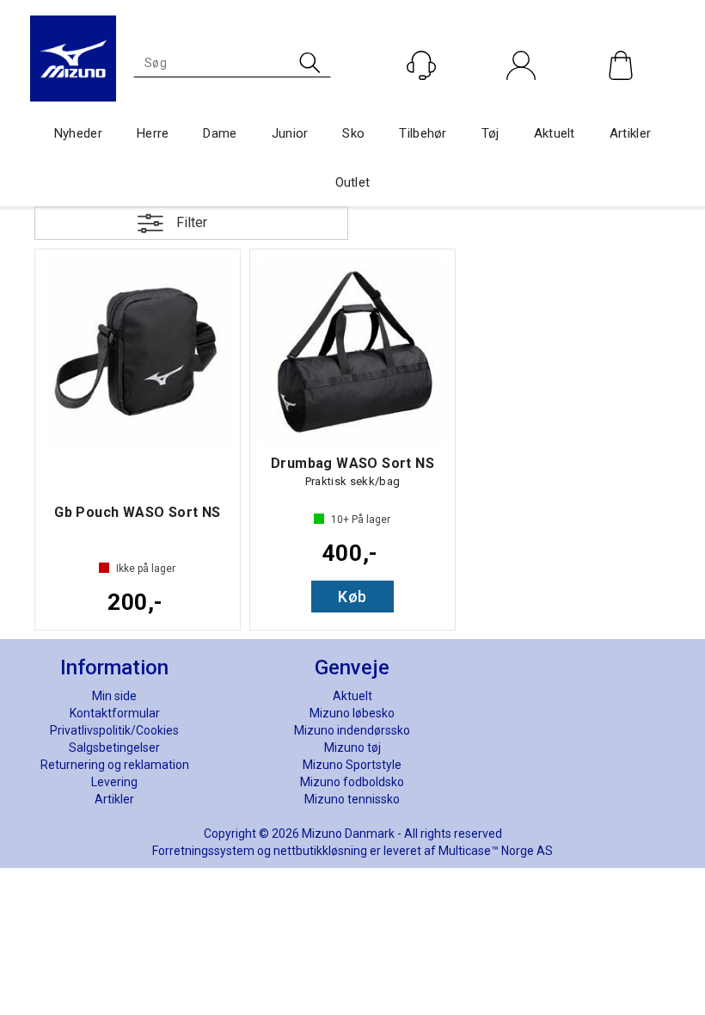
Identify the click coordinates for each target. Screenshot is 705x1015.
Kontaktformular (115, 713)
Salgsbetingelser (114, 747)
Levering (114, 782)
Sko (353, 133)
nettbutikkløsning (320, 851)
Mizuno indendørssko (352, 730)
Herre (153, 133)
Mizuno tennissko (352, 799)
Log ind (521, 101)
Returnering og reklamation (114, 765)
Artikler (630, 133)
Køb (352, 596)
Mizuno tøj (352, 747)
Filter (191, 222)
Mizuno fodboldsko (352, 782)
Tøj (490, 133)
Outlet (353, 182)
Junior (290, 133)
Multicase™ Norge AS (495, 851)
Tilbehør (422, 133)
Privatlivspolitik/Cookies (114, 730)
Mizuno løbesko (352, 713)
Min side (114, 696)
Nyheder (78, 133)
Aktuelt (554, 133)
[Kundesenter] (421, 65)
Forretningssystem (203, 851)
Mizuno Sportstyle (352, 765)
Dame (219, 133)
